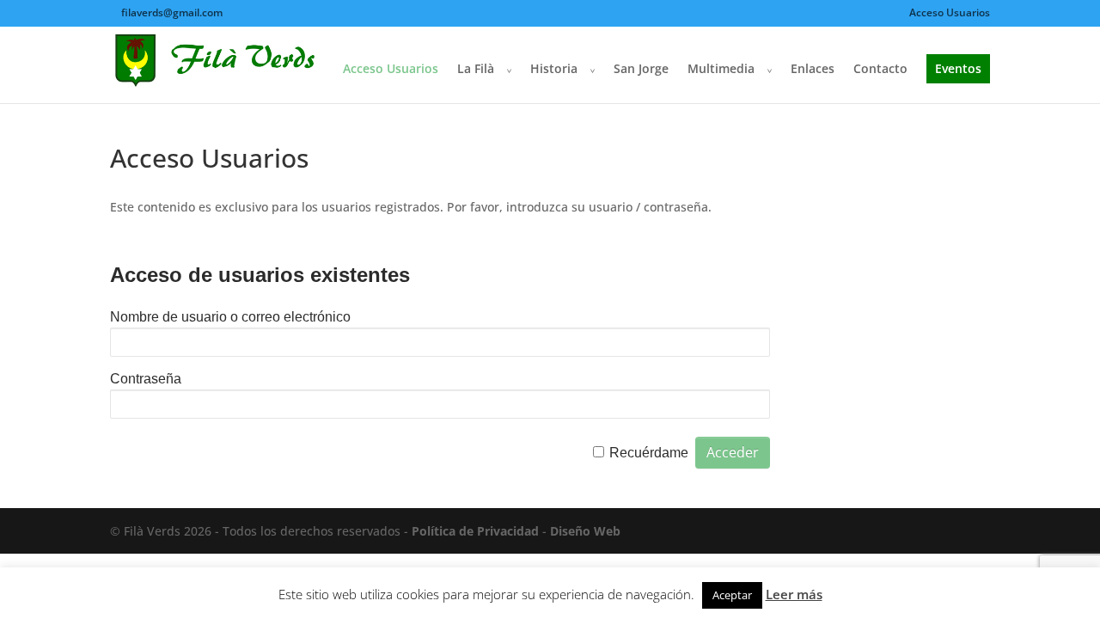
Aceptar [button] (732, 595)
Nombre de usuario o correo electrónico (230, 317)
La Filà (475, 70)
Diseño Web (585, 531)
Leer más (794, 594)
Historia (554, 70)
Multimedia (721, 70)
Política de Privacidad (475, 531)
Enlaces (812, 70)
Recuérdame (648, 452)
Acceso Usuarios (949, 14)
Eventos (958, 68)
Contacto (880, 70)
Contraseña (145, 378)
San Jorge (641, 70)
